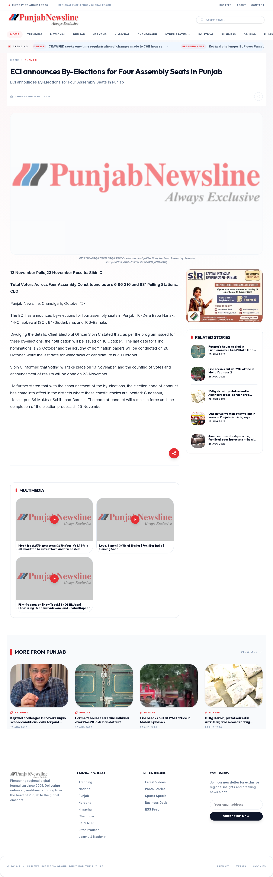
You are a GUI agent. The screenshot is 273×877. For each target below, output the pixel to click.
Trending (34, 34)
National (57, 34)
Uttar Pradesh (88, 830)
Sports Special (156, 796)
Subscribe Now (236, 816)
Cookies (259, 866)
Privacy (222, 866)
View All (249, 652)
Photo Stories (155, 789)
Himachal (122, 34)
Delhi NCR (86, 823)
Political (206, 34)
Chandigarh (147, 34)
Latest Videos (155, 782)
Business (228, 34)
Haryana (100, 34)
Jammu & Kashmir (92, 836)
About (241, 5)
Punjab (79, 34)
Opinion (250, 34)
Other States (176, 34)
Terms (241, 866)
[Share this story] (258, 96)
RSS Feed (225, 5)
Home (14, 34)
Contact (257, 5)
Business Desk (156, 802)
